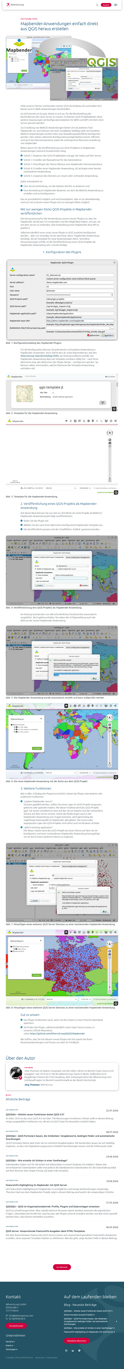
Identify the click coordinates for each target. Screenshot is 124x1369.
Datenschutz (52, 1357)
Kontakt (106, 5)
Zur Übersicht (62, 1267)
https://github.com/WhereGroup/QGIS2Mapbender (57, 1033)
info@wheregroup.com (21, 1315)
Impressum (40, 1357)
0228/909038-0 (17, 1318)
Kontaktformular (16, 1326)
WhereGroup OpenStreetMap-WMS (40, 355)
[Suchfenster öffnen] (97, 5)
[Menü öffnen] (116, 5)
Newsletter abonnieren (76, 1341)
